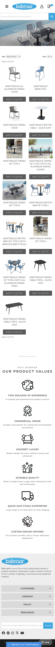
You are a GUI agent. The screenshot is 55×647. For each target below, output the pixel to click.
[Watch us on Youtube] (8, 633)
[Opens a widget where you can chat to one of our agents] (45, 642)
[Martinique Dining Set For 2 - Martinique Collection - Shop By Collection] (14, 148)
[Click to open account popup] (41, 6)
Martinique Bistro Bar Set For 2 (40, 204)
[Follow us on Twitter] (17, 633)
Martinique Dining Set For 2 (14, 162)
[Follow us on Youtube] (22, 633)
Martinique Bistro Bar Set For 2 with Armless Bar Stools (14, 241)
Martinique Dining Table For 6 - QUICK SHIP (14, 322)
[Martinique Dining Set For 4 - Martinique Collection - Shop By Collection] (40, 226)
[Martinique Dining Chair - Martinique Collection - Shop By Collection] (14, 112)
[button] (27, 16)
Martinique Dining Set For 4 (40, 240)
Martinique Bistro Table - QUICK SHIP (40, 126)
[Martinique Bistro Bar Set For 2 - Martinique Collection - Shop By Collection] (40, 190)
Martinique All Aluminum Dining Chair (14, 89)
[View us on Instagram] (12, 633)
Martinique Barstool (41, 87)
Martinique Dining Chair (14, 126)
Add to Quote (14, 99)
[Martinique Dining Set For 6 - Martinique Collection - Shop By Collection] (14, 190)
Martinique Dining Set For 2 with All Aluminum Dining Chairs (40, 165)
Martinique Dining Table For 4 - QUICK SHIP (40, 280)
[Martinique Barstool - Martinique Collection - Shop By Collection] (40, 74)
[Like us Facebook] (3, 633)
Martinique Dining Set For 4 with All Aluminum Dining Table (14, 281)
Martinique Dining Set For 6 (14, 204)
